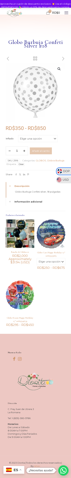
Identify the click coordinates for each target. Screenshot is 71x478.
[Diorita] (14, 13)
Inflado (10, 138)
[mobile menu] (66, 13)
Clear (21, 164)
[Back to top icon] (64, 471)
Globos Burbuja (55, 160)
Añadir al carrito (41, 151)
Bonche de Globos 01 (20, 252)
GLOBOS (41, 160)
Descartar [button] (52, 10)
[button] (59, 68)
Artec (37, 466)
